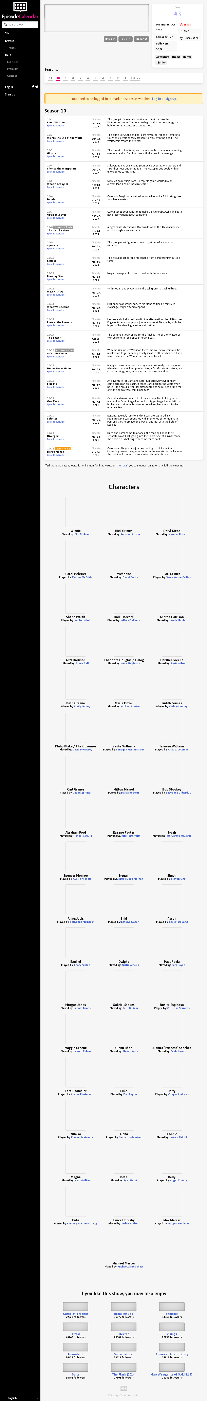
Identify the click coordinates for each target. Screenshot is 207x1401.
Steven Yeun (130, 1051)
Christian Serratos (178, 1008)
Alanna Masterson (82, 1094)
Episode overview (55, 125)
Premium (12, 68)
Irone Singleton (130, 663)
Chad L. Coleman (178, 749)
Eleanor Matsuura (82, 1137)
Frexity (114, 1395)
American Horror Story (172, 1354)
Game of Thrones (75, 1313)
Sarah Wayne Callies (178, 577)
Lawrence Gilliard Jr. (178, 792)
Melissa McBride (82, 577)
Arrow (76, 1334)
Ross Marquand (178, 921)
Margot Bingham (178, 1223)
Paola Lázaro (178, 1051)
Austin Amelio (130, 964)
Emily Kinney (82, 706)
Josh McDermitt (130, 835)
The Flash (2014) (123, 1374)
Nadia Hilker (82, 1180)
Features (12, 62)
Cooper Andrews (178, 1094)
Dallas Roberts (130, 792)
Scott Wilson (178, 663)
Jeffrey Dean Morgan (130, 878)
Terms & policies (129, 1395)
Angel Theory (178, 1180)
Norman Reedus (178, 534)
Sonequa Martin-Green (130, 749)
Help (8, 55)
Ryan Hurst (130, 1180)
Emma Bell (82, 663)
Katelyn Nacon (130, 921)
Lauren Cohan (82, 1051)
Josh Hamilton (130, 1223)
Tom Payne (178, 964)
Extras (135, 78)
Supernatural (123, 1354)
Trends (11, 47)
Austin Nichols (82, 878)
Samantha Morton (130, 1137)
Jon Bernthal (82, 620)
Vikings (172, 1334)
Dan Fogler (130, 1094)
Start (8, 33)
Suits (75, 1374)
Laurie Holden (178, 620)
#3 (177, 14)
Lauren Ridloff (178, 1137)
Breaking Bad (123, 1313)
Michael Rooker (130, 706)
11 (50, 78)
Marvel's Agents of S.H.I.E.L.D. (171, 1374)
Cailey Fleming (178, 706)
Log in (9, 87)
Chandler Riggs (82, 792)
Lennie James (82, 1008)
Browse (9, 40)
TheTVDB (122, 465)
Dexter (124, 1334)
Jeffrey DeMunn (130, 620)
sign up (171, 99)
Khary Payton (82, 964)
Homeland (75, 1354)
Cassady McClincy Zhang (82, 1223)
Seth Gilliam (130, 1008)
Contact (12, 75)
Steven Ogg (178, 878)
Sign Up (10, 94)
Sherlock (172, 1313)
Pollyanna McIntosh (82, 921)
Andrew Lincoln (130, 534)
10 (58, 78)
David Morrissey (82, 749)
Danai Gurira (130, 577)
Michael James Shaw (130, 1266)
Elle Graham (82, 534)
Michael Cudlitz (82, 835)
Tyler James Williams (178, 835)
